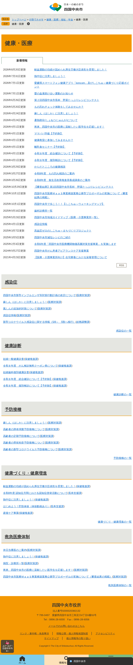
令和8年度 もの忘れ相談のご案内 (54, 173)
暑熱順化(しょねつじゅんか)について (56, 120)
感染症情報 (40, 224)
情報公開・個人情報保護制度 (72, 633)
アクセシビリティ (105, 633)
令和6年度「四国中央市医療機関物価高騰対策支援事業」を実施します (75, 243)
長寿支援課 (74, 492)
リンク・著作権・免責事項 (34, 633)
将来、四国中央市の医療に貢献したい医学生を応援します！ (69, 126)
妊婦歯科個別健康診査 (16, 372)
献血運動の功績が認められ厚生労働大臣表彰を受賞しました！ (70, 69)
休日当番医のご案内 (14, 549)
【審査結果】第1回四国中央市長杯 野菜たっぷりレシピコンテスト (74, 186)
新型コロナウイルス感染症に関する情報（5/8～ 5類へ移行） (39, 321)
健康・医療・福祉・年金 (59, 19)
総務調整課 (82, 321)
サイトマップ (51, 638)
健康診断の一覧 (122, 394)
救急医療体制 (17, 536)
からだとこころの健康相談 (49, 166)
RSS (121, 265)
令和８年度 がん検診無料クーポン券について (30, 365)
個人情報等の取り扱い (78, 638)
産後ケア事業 (11, 512)
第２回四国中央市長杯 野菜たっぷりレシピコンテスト (66, 100)
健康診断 (13, 345)
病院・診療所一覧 (13, 563)
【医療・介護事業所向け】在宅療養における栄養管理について (70, 257)
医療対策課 (83, 295)
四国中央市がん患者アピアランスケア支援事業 (61, 250)
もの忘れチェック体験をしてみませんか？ (59, 106)
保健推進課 (31, 358)
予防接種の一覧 (122, 457)
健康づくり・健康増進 (26, 473)
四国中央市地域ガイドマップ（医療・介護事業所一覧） (66, 217)
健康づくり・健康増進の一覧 (115, 521)
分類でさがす (36, 19)
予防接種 (13, 409)
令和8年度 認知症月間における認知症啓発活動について (35, 492)
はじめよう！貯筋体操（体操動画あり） (26, 506)
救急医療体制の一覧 (120, 585)
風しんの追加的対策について (20, 308)
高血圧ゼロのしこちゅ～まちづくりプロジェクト (62, 230)
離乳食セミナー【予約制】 (49, 146)
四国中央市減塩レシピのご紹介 (52, 237)
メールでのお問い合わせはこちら (66, 626)
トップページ (19, 19)
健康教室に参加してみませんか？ (53, 140)
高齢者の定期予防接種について (21, 436)
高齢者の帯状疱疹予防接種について (24, 442)
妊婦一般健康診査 (13, 358)
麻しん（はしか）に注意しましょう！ (56, 113)
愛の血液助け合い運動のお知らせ (53, 93)
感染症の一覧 (124, 330)
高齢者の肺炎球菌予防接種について (24, 429)
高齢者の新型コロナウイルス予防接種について (30, 449)
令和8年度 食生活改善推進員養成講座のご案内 (62, 180)
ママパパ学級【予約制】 (48, 133)
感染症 (11, 282)
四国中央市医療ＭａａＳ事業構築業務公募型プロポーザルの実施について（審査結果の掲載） (57, 576)
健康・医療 (18, 24)
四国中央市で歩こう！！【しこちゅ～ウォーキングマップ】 (69, 203)
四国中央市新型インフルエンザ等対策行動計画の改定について (39, 295)
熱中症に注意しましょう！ (49, 76)
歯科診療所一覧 (43, 210)
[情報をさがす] (66, 660)
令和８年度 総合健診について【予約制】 (59, 153)
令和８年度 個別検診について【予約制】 (59, 160)
